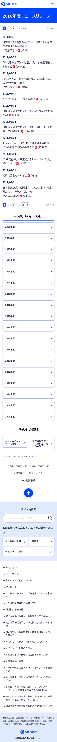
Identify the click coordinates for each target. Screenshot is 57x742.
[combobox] (28, 518)
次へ (24, 28)
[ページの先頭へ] (28, 492)
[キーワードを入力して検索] (50, 518)
